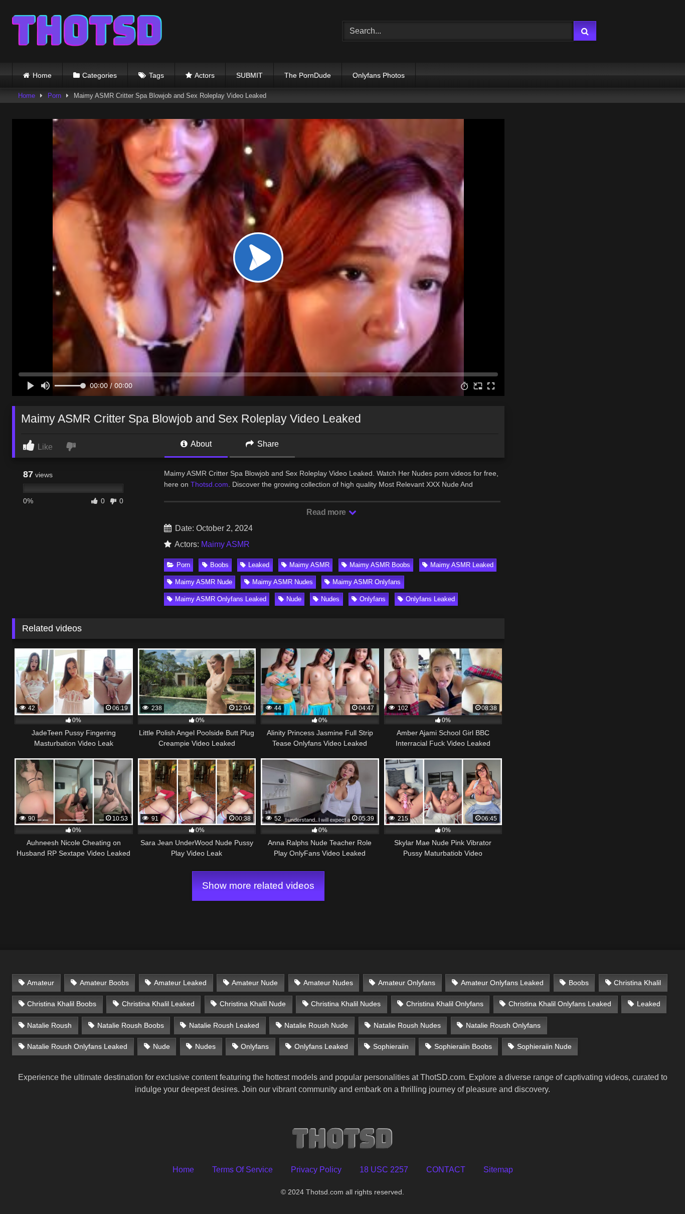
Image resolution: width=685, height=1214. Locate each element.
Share (267, 444)
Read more (327, 512)
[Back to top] (654, 1184)
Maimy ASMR (225, 544)
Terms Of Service (242, 1169)
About (200, 444)
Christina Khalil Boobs (61, 1004)
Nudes (330, 599)
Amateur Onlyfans (406, 983)
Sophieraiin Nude (544, 1046)
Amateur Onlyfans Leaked (502, 983)
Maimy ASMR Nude (203, 582)
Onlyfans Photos (379, 75)
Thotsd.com (209, 484)
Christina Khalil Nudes (346, 1004)
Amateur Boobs (104, 983)
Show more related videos (258, 885)
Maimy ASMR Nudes (282, 582)
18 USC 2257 (384, 1169)
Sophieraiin (391, 1046)
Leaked (258, 565)
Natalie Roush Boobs (130, 1025)
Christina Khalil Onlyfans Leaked (559, 1004)
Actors (205, 75)
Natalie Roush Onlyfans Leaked (77, 1046)
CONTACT (445, 1169)
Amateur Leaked (180, 983)
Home (42, 75)
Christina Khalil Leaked (158, 1004)
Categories (99, 75)
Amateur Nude (255, 983)
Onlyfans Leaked (430, 599)
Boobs (219, 565)
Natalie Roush (49, 1025)
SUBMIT (249, 75)
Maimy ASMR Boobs (380, 565)
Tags (156, 75)
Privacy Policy (316, 1169)
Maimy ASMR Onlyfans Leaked (220, 599)
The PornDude (307, 75)
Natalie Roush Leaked (224, 1025)
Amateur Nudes (328, 983)
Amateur (40, 983)
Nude (293, 599)
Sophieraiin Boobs (463, 1046)
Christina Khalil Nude (253, 1004)
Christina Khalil (637, 983)
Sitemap (498, 1169)
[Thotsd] (87, 31)
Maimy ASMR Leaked (461, 565)
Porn (54, 95)
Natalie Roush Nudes (407, 1025)
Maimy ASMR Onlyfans (366, 582)
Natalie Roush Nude (316, 1025)
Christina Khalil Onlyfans (444, 1004)
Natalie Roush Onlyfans (503, 1025)
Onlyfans (373, 599)
